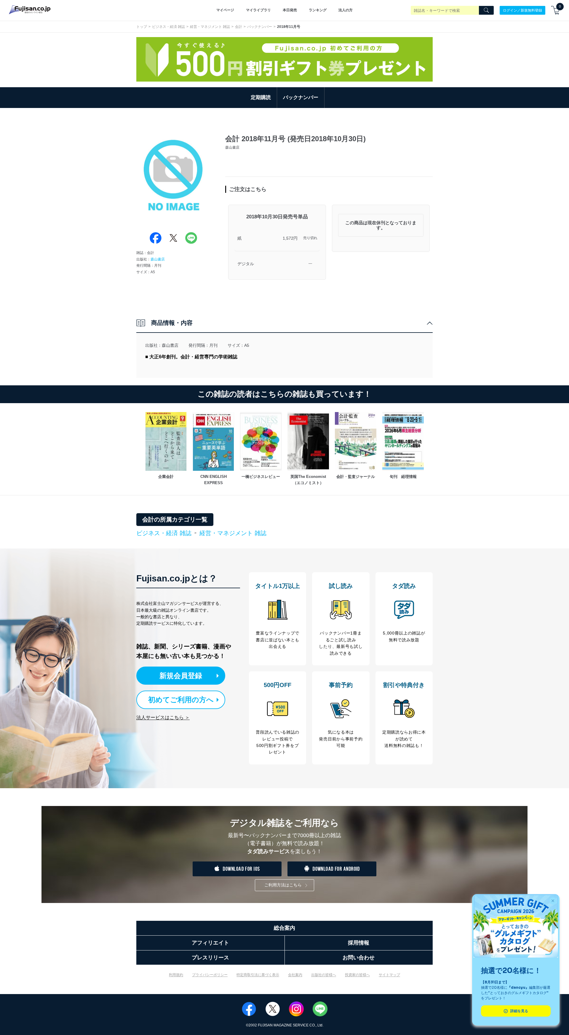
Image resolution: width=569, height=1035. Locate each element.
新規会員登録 (180, 676)
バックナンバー (259, 27)
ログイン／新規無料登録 (522, 10)
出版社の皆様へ (323, 975)
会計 (238, 27)
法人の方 (345, 10)
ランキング (318, 10)
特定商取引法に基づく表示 (257, 975)
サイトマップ (389, 975)
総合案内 (284, 928)
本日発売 (290, 10)
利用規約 (176, 975)
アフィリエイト (210, 943)
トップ (141, 27)
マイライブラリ (258, 10)
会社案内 (295, 975)
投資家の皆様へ (357, 975)
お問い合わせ (359, 958)
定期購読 (261, 97)
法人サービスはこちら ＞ (163, 717)
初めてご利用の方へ (181, 700)
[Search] (486, 10)
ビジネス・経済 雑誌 (168, 27)
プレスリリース (210, 958)
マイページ (225, 10)
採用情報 (358, 943)
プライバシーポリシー (210, 975)
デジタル (245, 263)
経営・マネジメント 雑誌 (210, 27)
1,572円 (290, 238)
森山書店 (158, 259)
